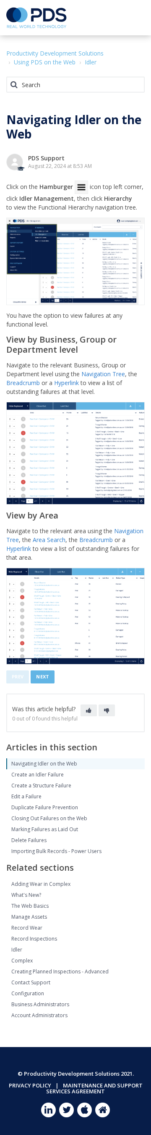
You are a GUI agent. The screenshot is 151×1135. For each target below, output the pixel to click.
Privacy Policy (30, 1085)
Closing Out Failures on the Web (49, 818)
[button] (135, 17)
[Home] (36, 17)
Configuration (27, 993)
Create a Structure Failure (41, 785)
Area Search (49, 540)
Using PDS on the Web (45, 62)
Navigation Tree (103, 374)
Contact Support (30, 982)
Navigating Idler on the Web (44, 763)
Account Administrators (39, 1015)
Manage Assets (29, 916)
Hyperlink (66, 383)
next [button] (42, 676)
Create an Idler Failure (37, 774)
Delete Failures (29, 840)
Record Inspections (34, 938)
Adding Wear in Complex (40, 884)
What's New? (26, 894)
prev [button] (17, 676)
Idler (90, 62)
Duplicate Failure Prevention (44, 807)
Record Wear (26, 927)
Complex (22, 960)
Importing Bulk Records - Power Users (56, 851)
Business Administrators (40, 1004)
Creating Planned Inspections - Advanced (60, 971)
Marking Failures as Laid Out (44, 829)
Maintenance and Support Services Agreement (94, 1088)
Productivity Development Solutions (55, 53)
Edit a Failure (26, 796)
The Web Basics (30, 905)
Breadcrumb (23, 383)
